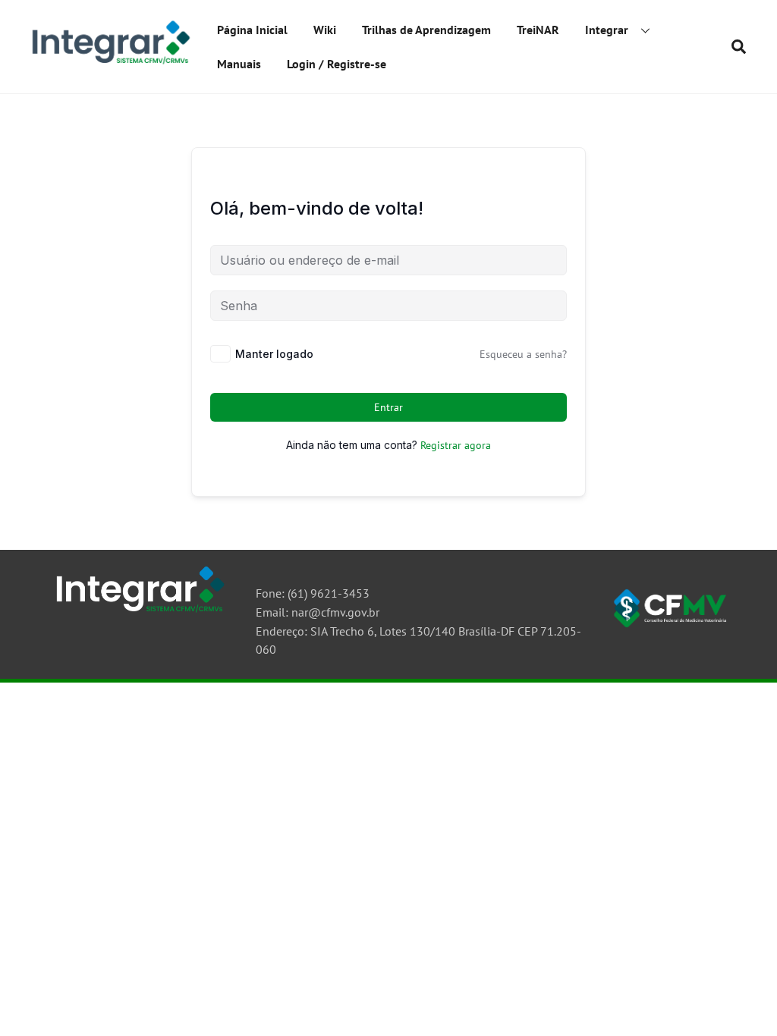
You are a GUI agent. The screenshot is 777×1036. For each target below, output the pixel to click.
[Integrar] (109, 63)
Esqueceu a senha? (523, 354)
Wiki (324, 29)
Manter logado (274, 353)
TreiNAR (538, 29)
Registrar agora (455, 445)
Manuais (239, 63)
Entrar (389, 407)
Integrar (606, 29)
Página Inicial (252, 29)
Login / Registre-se (336, 63)
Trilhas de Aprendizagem (426, 29)
